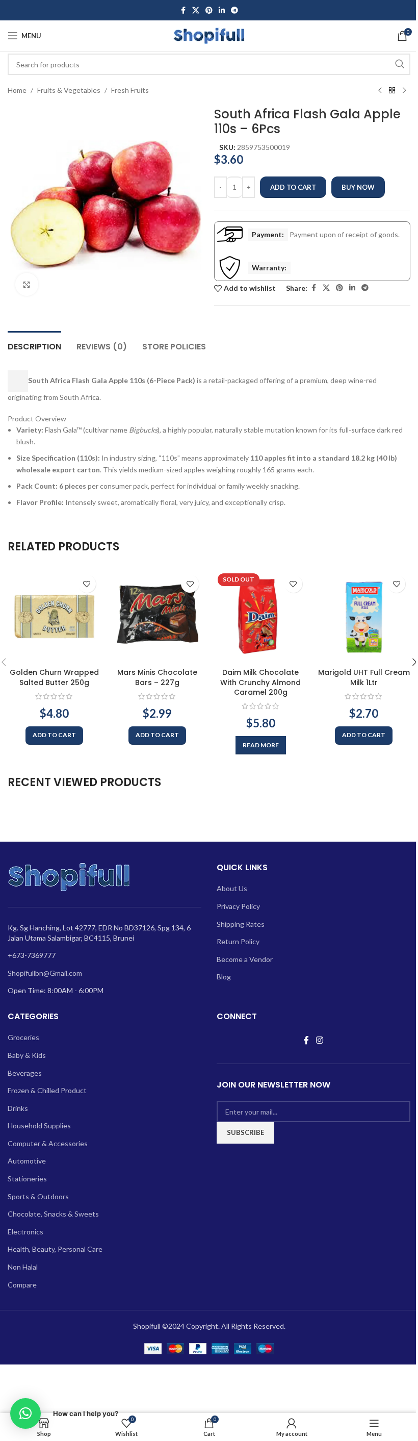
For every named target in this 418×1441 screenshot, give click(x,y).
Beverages (25, 1073)
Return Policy (238, 941)
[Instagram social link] (319, 1040)
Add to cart (293, 187)
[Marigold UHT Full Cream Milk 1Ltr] (364, 616)
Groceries (23, 1037)
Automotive (27, 1160)
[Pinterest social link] (209, 10)
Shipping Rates (241, 924)
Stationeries (27, 1178)
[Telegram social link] (234, 10)
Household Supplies (39, 1125)
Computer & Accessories (48, 1143)
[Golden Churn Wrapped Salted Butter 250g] (54, 616)
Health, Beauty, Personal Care (55, 1249)
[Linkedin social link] (222, 10)
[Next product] (404, 91)
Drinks (18, 1108)
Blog (224, 976)
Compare (22, 1284)
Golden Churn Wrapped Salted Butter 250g (54, 677)
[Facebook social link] (183, 10)
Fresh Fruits (130, 90)
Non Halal (23, 1266)
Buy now (358, 187)
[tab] (34, 345)
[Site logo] (209, 35)
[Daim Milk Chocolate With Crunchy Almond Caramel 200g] (260, 616)
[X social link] (195, 10)
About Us (232, 888)
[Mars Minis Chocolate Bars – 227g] (157, 616)
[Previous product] (380, 91)
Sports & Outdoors (38, 1196)
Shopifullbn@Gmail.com (45, 973)
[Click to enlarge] (26, 284)
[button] (54, 735)
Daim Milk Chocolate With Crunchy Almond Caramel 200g (260, 682)
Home (17, 90)
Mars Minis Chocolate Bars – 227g (157, 677)
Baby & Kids (27, 1055)
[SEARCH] (399, 64)
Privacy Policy (238, 906)
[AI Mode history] (18, 381)
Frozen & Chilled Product (47, 1090)
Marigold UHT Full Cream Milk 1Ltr (364, 677)
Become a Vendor (245, 959)
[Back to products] (392, 91)
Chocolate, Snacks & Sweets (53, 1213)
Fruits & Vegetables (68, 90)
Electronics (25, 1231)
